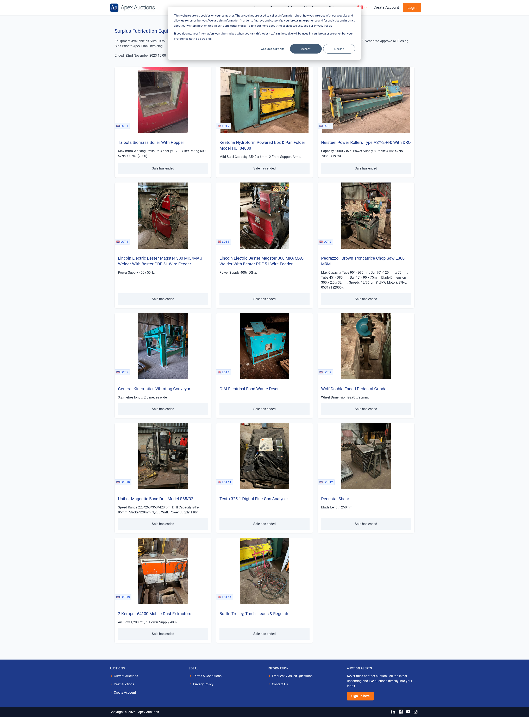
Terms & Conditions (207, 676)
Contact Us (280, 684)
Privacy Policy (203, 684)
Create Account (386, 7)
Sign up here (360, 696)
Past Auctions (124, 684)
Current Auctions (126, 676)
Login (412, 7)
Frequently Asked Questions (292, 676)
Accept (306, 48)
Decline (339, 48)
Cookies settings (272, 48)
